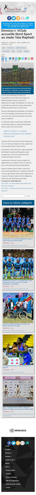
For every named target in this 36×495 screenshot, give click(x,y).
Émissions (8, 453)
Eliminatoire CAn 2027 (22, 289)
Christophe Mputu (7, 415)
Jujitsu (12, 414)
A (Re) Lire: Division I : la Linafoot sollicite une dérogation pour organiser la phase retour (17, 133)
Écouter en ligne (10, 470)
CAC (17, 330)
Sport (13, 51)
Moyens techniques (11, 477)
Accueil (7, 446)
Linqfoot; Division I (21, 48)
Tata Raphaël (6, 51)
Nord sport (10, 48)
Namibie (23, 330)
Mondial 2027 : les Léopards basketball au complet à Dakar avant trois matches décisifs (18, 239)
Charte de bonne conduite (13, 484)
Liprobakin (21, 372)
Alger (16, 414)
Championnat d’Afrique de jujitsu (25, 414)
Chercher (28, 196)
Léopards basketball (22, 245)
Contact (8, 487)
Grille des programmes (12, 480)
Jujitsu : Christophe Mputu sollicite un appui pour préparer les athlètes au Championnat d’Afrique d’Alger (18, 408)
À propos (8, 474)
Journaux (8, 456)
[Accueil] (15, 8)
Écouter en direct (10, 460)
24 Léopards (14, 289)
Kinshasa (26, 51)
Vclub (3, 48)
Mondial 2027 (14, 245)
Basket (12, 372)
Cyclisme (13, 330)
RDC (19, 330)
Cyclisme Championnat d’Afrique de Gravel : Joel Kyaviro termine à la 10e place (16, 325)
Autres (7, 467)
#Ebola (7, 463)
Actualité (19, 51)
